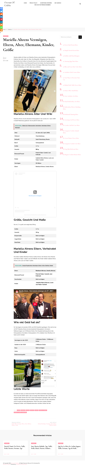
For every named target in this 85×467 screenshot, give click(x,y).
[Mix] (1, 24)
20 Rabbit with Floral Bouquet (71, 56)
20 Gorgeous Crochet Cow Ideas (71, 143)
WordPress (18, 464)
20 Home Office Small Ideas (70, 90)
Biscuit (4, 58)
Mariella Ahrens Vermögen (20, 412)
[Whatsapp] (1, 27)
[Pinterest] (1, 19)
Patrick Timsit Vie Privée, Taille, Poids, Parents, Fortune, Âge (14, 447)
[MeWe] (1, 22)
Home (25, 3)
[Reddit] (1, 14)
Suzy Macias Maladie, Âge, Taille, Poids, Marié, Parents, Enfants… (41, 447)
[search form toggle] (80, 3)
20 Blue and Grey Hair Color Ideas (72, 67)
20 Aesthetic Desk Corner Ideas (71, 72)
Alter (18, 410)
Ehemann (23, 410)
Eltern (27, 410)
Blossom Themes (6, 464)
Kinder (36, 410)
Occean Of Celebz (9, 4)
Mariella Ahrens (43, 410)
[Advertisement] (42, 16)
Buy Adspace (58, 3)
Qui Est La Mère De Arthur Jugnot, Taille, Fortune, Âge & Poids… (69, 447)
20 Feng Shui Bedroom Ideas (70, 149)
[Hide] (0, 32)
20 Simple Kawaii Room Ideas (71, 50)
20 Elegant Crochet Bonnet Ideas (72, 154)
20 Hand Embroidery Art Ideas (71, 101)
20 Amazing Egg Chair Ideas (70, 61)
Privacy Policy (33, 3)
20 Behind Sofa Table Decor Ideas (72, 85)
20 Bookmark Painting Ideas (70, 114)
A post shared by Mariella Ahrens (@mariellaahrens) (35, 214)
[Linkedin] (1, 16)
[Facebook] (1, 8)
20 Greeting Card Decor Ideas (71, 120)
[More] (1, 30)
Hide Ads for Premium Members (42, 5)
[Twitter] (1, 11)
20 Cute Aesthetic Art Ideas (70, 96)
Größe (32, 410)
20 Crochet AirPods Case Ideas (71, 125)
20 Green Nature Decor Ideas (71, 138)
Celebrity (6, 36)
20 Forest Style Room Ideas (70, 45)
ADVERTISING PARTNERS (46, 3)
